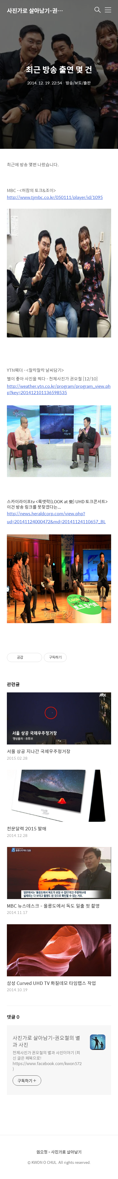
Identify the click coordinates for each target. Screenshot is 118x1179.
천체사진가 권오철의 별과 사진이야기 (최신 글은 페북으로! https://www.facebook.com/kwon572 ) (47, 1060)
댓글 (13, 1016)
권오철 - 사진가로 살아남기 (59, 1152)
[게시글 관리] (35, 657)
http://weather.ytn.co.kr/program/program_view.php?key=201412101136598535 (59, 389)
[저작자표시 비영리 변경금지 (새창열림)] (74, 657)
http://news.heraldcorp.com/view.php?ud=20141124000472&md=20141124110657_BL (56, 517)
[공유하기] (28, 657)
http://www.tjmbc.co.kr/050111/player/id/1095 (55, 197)
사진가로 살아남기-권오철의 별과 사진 (35, 10)
